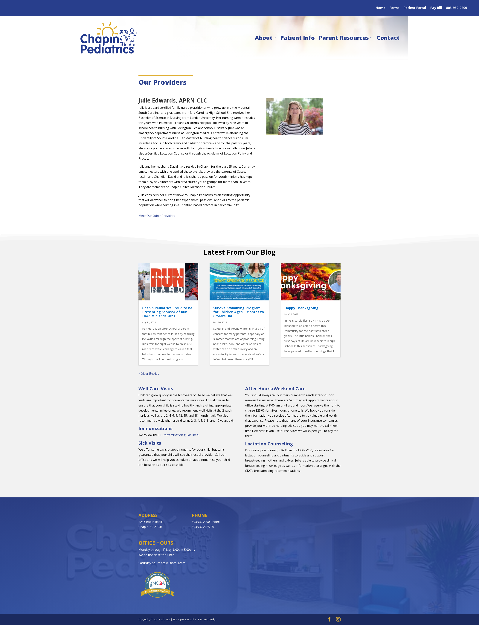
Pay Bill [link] (436, 8)
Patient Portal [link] (414, 8)
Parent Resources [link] (344, 38)
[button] (329, 619)
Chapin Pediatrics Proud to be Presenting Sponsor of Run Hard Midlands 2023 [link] (167, 312)
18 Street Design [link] (206, 619)
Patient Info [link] (297, 38)
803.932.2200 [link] (201, 522)
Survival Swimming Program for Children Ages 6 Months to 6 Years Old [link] (238, 312)
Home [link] (380, 8)
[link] (109, 37)
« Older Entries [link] (148, 374)
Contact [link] (388, 38)
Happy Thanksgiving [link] (301, 308)
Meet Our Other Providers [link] (156, 216)
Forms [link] (394, 8)
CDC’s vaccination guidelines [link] (178, 435)
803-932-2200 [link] (456, 8)
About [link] (263, 38)
